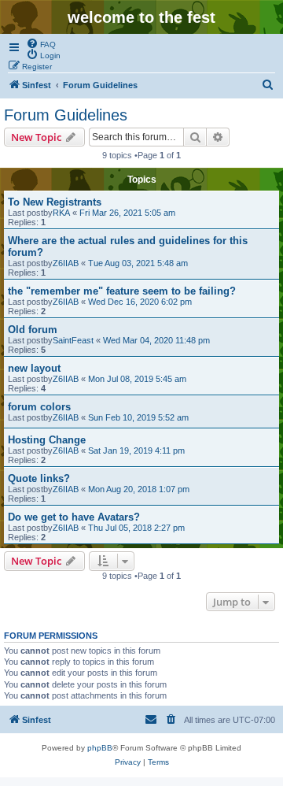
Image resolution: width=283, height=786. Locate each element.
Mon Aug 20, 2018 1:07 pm (138, 489)
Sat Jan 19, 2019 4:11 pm (136, 450)
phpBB (99, 747)
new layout (34, 368)
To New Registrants (54, 202)
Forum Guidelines (65, 115)
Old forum (32, 330)
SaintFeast (73, 340)
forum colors (39, 407)
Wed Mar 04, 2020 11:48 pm (156, 340)
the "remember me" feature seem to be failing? (122, 291)
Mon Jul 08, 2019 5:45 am (137, 379)
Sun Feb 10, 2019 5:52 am (138, 417)
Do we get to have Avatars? (74, 517)
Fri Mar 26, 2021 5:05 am (127, 212)
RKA (61, 212)
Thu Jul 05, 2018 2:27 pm (136, 527)
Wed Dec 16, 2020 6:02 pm (140, 301)
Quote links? (39, 478)
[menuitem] (41, 43)
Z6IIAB (66, 263)
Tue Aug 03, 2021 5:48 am (138, 263)
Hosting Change (47, 440)
